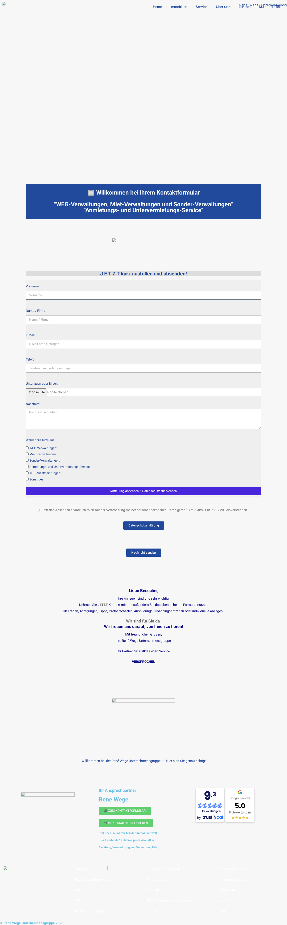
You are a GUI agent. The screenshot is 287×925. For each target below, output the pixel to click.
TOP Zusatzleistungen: (45, 473)
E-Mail (30, 335)
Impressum (227, 890)
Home (157, 7)
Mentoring (82, 900)
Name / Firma (35, 311)
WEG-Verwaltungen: (43, 448)
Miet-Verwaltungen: (43, 454)
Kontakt (244, 7)
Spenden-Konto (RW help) (166, 869)
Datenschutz (228, 900)
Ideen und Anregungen (91, 911)
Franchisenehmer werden (93, 880)
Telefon (31, 359)
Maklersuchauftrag (233, 869)
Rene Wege (113, 799)
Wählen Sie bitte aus (40, 440)
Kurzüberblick (270, 7)
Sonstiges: (36, 479)
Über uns (223, 7)
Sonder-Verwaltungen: (44, 460)
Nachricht (32, 404)
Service (202, 7)
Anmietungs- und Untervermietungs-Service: (60, 467)
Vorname (32, 286)
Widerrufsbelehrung (233, 880)
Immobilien (178, 7)
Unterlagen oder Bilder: (42, 384)
